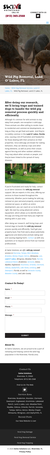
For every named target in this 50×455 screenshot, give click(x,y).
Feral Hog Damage (25, 432)
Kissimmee (25, 264)
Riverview (16, 253)
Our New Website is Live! (26, 421)
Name (8, 289)
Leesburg (32, 267)
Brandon (8, 256)
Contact (31, 238)
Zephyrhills (15, 267)
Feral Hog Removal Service (25, 437)
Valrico (26, 256)
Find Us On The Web (25, 385)
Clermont (40, 264)
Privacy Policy (25, 451)
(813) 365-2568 (15, 15)
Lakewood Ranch (11, 262)
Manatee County (11, 273)
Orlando (32, 264)
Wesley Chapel (17, 256)
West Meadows (32, 253)
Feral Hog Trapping (25, 443)
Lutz (40, 256)
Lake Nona (24, 267)
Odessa (7, 267)
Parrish (39, 259)
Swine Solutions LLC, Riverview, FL (28, 449)
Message (9, 315)
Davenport (9, 270)
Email (8, 298)
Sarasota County (34, 270)
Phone (8, 306)
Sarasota (30, 262)
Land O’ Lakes (10, 259)
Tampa (23, 253)
